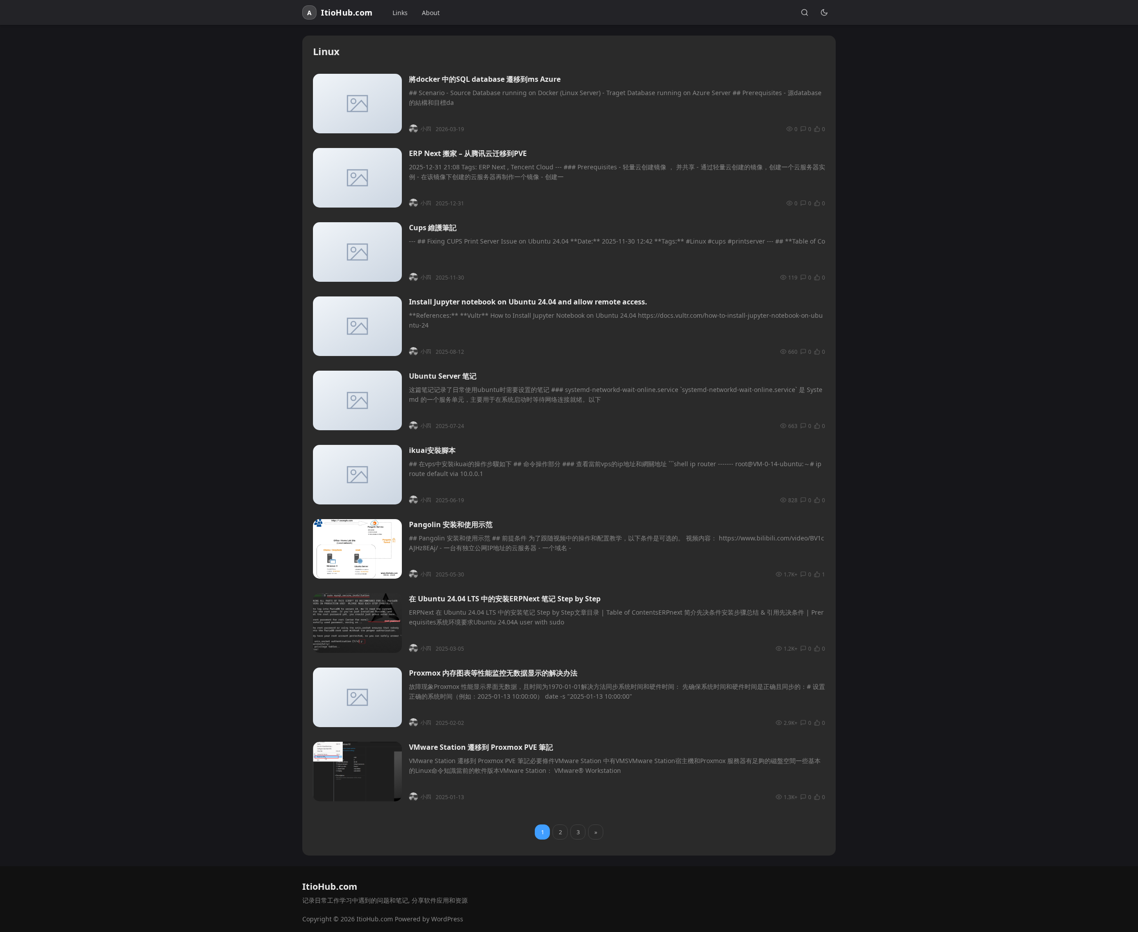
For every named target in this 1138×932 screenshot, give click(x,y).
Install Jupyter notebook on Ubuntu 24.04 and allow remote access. (528, 302)
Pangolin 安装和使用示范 (451, 524)
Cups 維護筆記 (433, 227)
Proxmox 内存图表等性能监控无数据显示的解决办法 (493, 673)
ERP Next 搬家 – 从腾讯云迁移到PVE (468, 153)
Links (400, 12)
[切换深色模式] (824, 12)
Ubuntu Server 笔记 (443, 376)
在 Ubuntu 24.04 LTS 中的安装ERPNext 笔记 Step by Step (505, 599)
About (431, 12)
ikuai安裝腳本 (432, 450)
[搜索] (805, 12)
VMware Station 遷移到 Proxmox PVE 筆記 (481, 747)
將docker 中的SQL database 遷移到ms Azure (485, 79)
